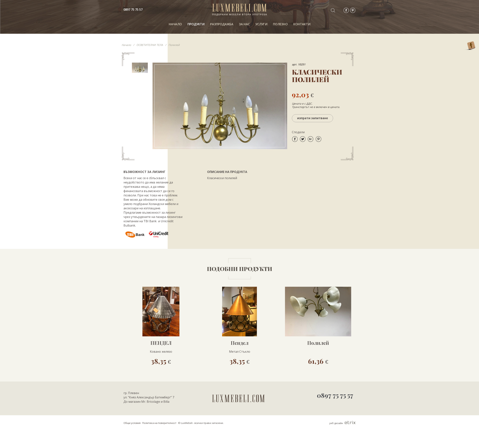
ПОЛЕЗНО (280, 24)
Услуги (261, 24)
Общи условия (132, 423)
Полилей (174, 45)
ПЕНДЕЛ (161, 343)
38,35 (161, 361)
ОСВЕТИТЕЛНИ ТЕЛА (149, 45)
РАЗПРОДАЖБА (221, 24)
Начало (126, 45)
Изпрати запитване (312, 118)
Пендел (239, 343)
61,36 (318, 361)
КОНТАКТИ (301, 24)
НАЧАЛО (175, 24)
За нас (244, 24)
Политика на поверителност (159, 423)
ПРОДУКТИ (196, 24)
